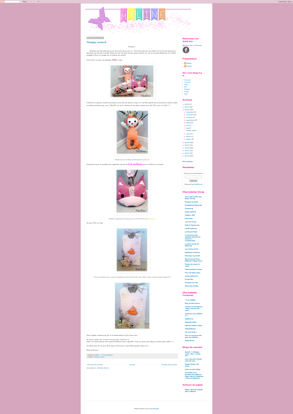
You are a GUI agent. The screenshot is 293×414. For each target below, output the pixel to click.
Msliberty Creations (192, 252)
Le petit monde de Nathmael (192, 245)
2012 (187, 150)
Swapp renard (96, 42)
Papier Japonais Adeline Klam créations (194, 390)
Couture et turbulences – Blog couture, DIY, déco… (193, 308)
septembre (190, 120)
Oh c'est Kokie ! (191, 332)
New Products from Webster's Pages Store (193, 260)
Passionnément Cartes (193, 269)
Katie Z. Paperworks (192, 225)
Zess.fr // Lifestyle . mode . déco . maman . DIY (193, 354)
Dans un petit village (192, 369)
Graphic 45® (190, 215)
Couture (97, 357)
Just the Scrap (190, 222)
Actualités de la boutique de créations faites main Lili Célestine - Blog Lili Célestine (194, 375)
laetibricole (189, 319)
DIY (185, 87)
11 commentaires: (107, 355)
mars (188, 134)
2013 (187, 148)
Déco (186, 84)
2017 (187, 107)
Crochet (187, 82)
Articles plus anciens (169, 364)
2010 (187, 156)
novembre (190, 115)
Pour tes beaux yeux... (193, 272)
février (188, 136)
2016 (187, 110)
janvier (188, 139)
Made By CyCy (190, 322)
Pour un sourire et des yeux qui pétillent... (193, 336)
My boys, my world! (192, 256)
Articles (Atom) (103, 368)
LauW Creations (191, 228)
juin (187, 125)
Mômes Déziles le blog (193, 325)
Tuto (186, 94)
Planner (187, 89)
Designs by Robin (191, 202)
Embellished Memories (193, 205)
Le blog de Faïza (191, 232)
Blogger (156, 408)
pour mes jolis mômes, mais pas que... (193, 360)
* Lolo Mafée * (190, 300)
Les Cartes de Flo (191, 249)
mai (187, 128)
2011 (187, 153)
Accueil (132, 364)
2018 (187, 104)
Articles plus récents (95, 364)
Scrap (102, 357)
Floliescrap (189, 208)
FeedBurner (198, 184)
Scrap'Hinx (189, 279)
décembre (190, 112)
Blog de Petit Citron (192, 303)
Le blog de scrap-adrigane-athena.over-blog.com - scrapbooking (193, 237)
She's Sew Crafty (191, 286)
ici (139, 103)
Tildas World (189, 340)
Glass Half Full (190, 212)
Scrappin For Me (191, 282)
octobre (189, 117)
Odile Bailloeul (190, 329)
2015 (187, 142)
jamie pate (189, 218)
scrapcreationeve (191, 276)
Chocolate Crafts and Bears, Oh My (193, 197)
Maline (189, 63)
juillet (188, 123)
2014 (187, 145)
